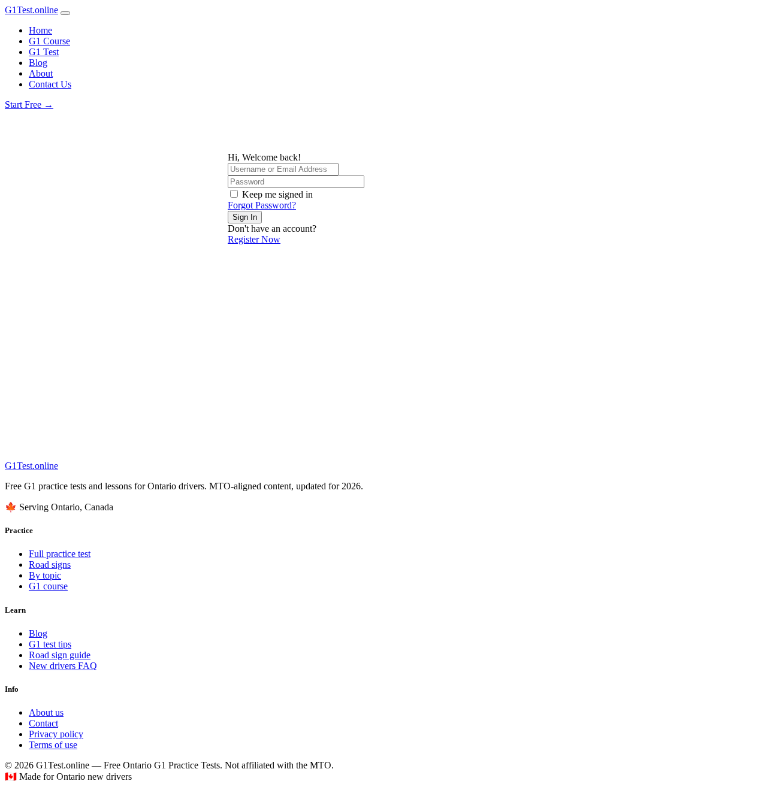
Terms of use (53, 745)
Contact (43, 723)
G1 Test (44, 52)
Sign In (244, 217)
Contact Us (50, 84)
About (41, 73)
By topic (45, 575)
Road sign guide (59, 655)
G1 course (48, 586)
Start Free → (29, 104)
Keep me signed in (277, 194)
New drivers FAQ (63, 666)
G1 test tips (50, 644)
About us (46, 712)
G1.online (31, 10)
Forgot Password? (262, 205)
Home (40, 30)
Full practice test (59, 554)
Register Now (254, 239)
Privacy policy (56, 734)
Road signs (50, 564)
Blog (38, 62)
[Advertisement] (383, 371)
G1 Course (49, 41)
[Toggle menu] (65, 13)
